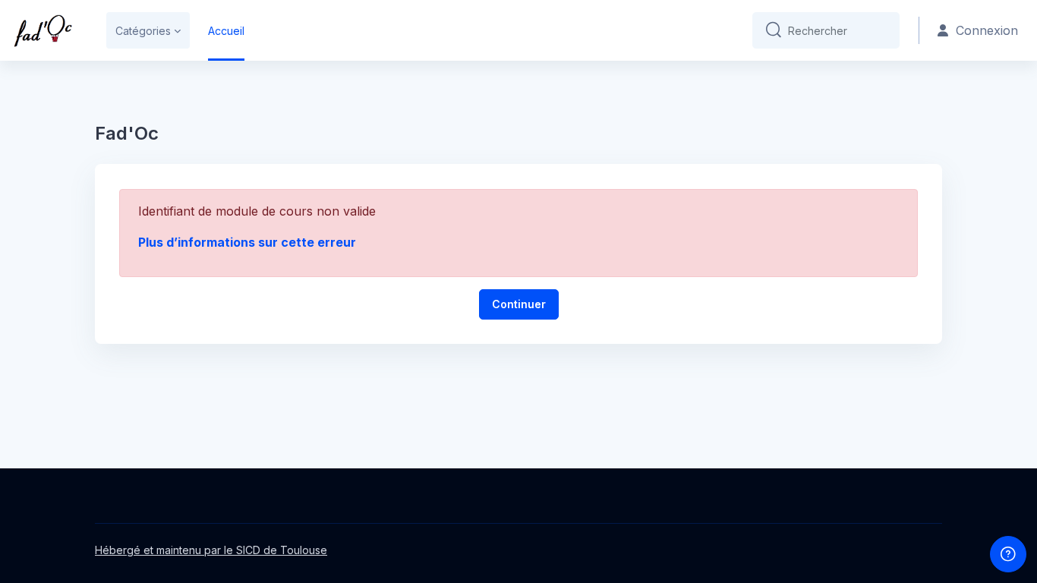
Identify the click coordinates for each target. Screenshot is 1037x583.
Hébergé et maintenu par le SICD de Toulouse (211, 550)
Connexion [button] (987, 30)
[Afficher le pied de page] (1008, 554)
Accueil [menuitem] (226, 30)
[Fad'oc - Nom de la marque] (43, 30)
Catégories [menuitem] (143, 30)
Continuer (519, 304)
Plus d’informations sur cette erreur (247, 242)
